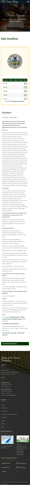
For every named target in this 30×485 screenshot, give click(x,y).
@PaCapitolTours (6, 467)
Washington (21, 101)
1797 (6, 83)
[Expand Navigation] (28, 1)
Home (4, 19)
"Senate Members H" (14, 317)
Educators (4, 417)
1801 (6, 98)
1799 (6, 91)
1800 (6, 95)
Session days (13, 395)
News (2, 427)
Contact (3, 420)
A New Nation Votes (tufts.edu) (10, 323)
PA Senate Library (9, 2)
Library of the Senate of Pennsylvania (10, 359)
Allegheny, (15, 101)
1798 (6, 87)
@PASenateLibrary (6, 463)
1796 (4, 83)
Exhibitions (4, 411)
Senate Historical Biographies (17, 19)
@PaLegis (4, 471)
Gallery (3, 423)
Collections (4, 408)
